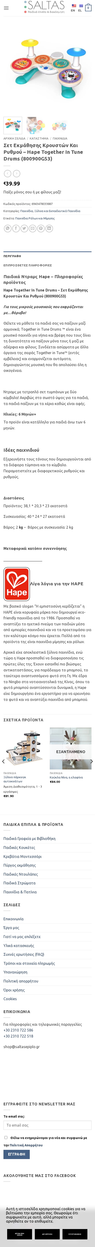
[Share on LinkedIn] (49, 228)
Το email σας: (14, 1116)
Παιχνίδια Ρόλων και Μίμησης (35, 218)
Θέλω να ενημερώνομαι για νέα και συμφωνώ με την (45, 1141)
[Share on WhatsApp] (8, 228)
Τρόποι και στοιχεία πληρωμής (29, 963)
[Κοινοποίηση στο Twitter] (24, 228)
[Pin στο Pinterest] (41, 228)
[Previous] (11, 69)
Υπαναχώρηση (15, 972)
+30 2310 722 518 (18, 1036)
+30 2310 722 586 (18, 1030)
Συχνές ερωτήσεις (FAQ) (23, 954)
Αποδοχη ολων (19, 1234)
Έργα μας (11, 928)
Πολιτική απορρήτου (20, 981)
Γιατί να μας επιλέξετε (22, 937)
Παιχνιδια (60, 138)
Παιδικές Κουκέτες (19, 847)
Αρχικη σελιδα (14, 138)
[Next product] (7, 173)
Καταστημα (39, 138)
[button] (6, 8)
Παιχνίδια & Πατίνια (20, 892)
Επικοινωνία (13, 919)
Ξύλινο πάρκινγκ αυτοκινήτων (14, 779)
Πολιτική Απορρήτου (26, 1145)
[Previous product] (16, 173)
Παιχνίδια (26, 211)
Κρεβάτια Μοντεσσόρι (22, 856)
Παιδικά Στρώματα (19, 883)
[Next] (84, 69)
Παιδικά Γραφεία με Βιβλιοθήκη (29, 838)
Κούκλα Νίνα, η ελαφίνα (66, 777)
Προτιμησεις (74, 1234)
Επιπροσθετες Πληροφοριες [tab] (27, 265)
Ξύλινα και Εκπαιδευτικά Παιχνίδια (57, 211)
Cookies (10, 999)
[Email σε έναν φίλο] (32, 228)
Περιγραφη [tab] (12, 256)
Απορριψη (47, 1234)
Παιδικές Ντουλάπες (20, 874)
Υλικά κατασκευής (18, 946)
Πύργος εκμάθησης (19, 865)
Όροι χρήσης (14, 990)
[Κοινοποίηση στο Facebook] (16, 228)
